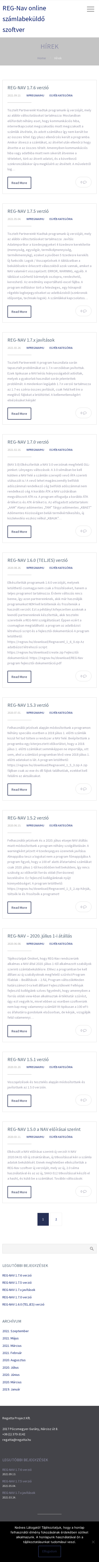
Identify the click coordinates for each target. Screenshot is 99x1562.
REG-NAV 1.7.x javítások (31, 340)
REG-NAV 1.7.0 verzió (28, 442)
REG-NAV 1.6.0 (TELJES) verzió (37, 560)
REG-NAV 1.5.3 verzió (28, 705)
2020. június (11, 1374)
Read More (19, 183)
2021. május (10, 1338)
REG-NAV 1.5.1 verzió (28, 1059)
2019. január (11, 1389)
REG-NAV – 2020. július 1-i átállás (39, 936)
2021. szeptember (15, 1331)
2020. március (12, 1382)
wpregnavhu (35, 95)
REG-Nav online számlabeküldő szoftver (24, 19)
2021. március (12, 1345)
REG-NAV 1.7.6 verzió (28, 87)
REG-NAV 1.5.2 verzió (28, 818)
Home (41, 58)
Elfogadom (49, 1551)
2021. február (12, 1353)
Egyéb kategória (61, 95)
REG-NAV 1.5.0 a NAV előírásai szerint (44, 1129)
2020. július (10, 1367)
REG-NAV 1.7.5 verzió (28, 211)
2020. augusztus (14, 1360)
